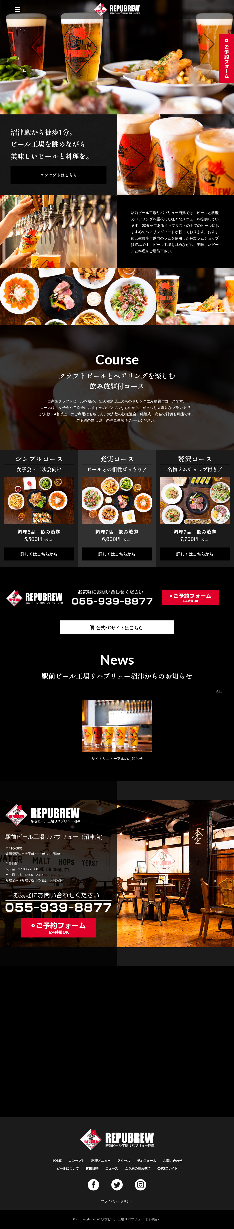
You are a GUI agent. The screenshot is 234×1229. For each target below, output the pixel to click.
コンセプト (77, 1160)
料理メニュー (101, 1160)
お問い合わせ (172, 1160)
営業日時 (92, 1168)
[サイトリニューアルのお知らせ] (117, 752)
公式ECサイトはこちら (119, 627)
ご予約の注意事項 (138, 1168)
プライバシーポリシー (117, 1201)
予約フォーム (146, 1160)
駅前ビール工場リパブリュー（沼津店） (131, 1219)
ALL (219, 691)
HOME (57, 1160)
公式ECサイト (167, 1168)
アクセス (123, 1160)
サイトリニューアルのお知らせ (117, 758)
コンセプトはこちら (58, 175)
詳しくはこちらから (39, 553)
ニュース (111, 1168)
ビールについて (67, 1168)
